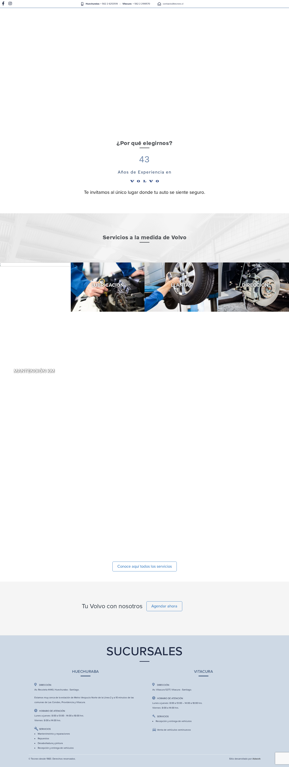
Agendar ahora (164, 606)
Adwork (256, 758)
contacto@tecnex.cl (173, 3)
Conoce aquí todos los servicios (144, 566)
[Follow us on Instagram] (10, 4)
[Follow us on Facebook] (3, 4)
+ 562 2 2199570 (141, 3)
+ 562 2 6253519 (109, 3)
